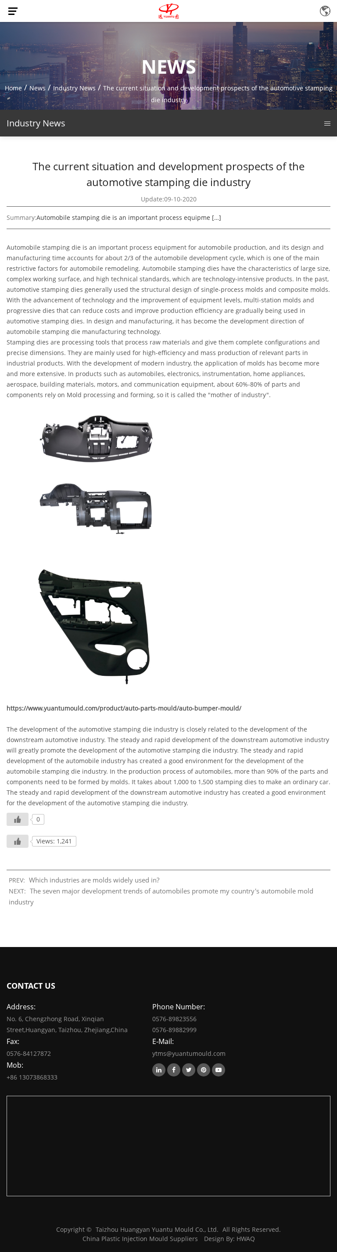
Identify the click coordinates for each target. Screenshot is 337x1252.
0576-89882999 (174, 1030)
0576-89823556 (174, 1019)
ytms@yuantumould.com (189, 1053)
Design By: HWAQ (229, 1238)
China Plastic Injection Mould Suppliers (140, 1238)
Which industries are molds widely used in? (94, 879)
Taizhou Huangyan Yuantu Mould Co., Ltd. (157, 1229)
